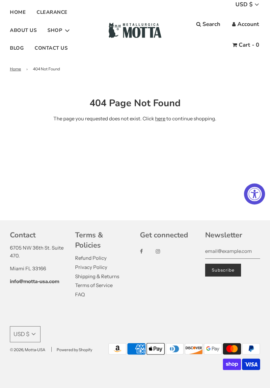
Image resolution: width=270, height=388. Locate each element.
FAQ (80, 294)
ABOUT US (23, 30)
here (160, 118)
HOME (18, 12)
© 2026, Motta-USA (27, 349)
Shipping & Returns (97, 276)
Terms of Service (94, 285)
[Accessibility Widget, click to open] (254, 194)
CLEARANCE (52, 12)
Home (15, 68)
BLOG (17, 48)
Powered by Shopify (74, 349)
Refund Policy (91, 258)
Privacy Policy (91, 267)
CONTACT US (51, 48)
